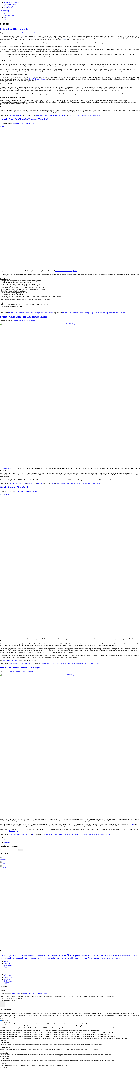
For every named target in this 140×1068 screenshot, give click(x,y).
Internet (15, 483)
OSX (8, 958)
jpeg (99, 834)
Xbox (112, 958)
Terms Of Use (8, 977)
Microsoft (117, 955)
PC (11, 958)
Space (42, 958)
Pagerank (83, 115)
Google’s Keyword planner (37, 79)
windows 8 (99, 958)
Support (6, 967)
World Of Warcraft (106, 958)
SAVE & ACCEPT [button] (6, 1067)
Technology (55, 958)
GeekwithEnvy (4, 11)
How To (20, 115)
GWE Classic (8, 965)
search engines (91, 115)
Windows (92, 958)
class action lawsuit (46, 663)
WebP (109, 834)
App (6, 955)
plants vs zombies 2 (113, 313)
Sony (38, 958)
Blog (5, 974)
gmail (68, 663)
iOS (98, 955)
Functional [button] (3, 1040)
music (20, 483)
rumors (76, 483)
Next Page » (7, 842)
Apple (11, 955)
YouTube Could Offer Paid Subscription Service (23, 317)
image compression (68, 834)
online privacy (84, 663)
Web (30, 663)
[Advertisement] (14, 873)
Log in (46, 993)
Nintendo (3, 958)
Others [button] (2, 1062)
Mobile (124, 955)
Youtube (39, 483)
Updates (122, 313)
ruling (91, 663)
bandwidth (47, 834)
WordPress (39, 993)
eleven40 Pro (16, 993)
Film (58, 955)
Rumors (29, 483)
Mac (110, 955)
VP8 (133, 824)
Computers (11, 663)
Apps (15, 313)
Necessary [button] (3, 1018)
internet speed (93, 834)
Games (27, 313)
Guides (15, 115)
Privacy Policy (8, 976)
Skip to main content (10, 4)
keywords (77, 115)
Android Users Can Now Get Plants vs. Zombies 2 (24, 119)
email (54, 663)
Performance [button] (4, 1046)
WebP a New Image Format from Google (20, 667)
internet (58, 483)
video (93, 483)
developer (54, 834)
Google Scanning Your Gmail (14, 487)
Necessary (5, 1020)
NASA (128, 955)
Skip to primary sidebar (11, 6)
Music (63, 483)
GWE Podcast (8, 963)
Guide (60, 115)
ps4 (21, 958)
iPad (101, 955)
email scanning (61, 663)
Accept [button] (13, 1000)
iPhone (106, 955)
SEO (25, 115)
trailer (62, 958)
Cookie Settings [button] (5, 1000)
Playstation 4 (16, 958)
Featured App (53, 955)
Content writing (47, 115)
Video (34, 483)
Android (10, 313)
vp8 (105, 834)
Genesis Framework (28, 993)
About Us (7, 961)
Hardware (84, 955)
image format (79, 834)
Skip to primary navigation (12, 2)
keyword (70, 115)
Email (17, 663)
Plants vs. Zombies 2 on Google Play (66, 271)
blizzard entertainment (28, 955)
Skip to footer (8, 7)
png (102, 834)
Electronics (21, 313)
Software (50, 313)
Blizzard (20, 955)
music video (69, 483)
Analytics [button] (3, 1051)
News (45, 313)
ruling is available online (10, 660)
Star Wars (47, 958)
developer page (13, 831)
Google (10, 115)
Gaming (86, 313)
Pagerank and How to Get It (14, 29)
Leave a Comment (29, 33)
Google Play (39, 313)
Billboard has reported (6, 468)
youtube (97, 483)
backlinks (39, 115)
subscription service (85, 483)
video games (80, 958)
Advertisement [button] (4, 1056)
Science (26, 958)
